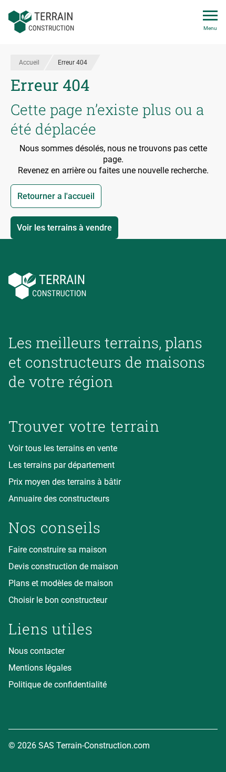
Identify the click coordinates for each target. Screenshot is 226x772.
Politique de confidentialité (57, 685)
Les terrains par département (61, 465)
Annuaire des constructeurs (58, 499)
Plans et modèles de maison (60, 583)
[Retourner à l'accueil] (113, 286)
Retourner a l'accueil (56, 196)
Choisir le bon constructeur (57, 600)
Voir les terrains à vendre (64, 228)
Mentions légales (39, 668)
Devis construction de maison (63, 566)
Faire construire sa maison (57, 550)
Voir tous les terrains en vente (62, 448)
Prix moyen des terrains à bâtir (64, 482)
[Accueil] (41, 22)
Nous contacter (36, 651)
